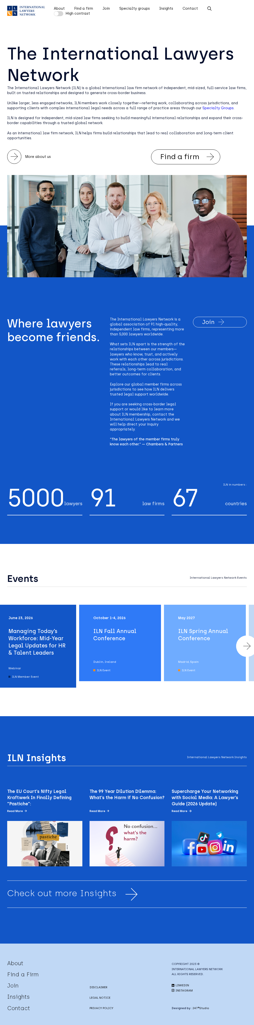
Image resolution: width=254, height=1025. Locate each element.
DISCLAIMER (98, 987)
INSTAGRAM (184, 990)
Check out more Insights (62, 893)
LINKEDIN (182, 985)
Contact (190, 8)
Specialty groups (134, 8)
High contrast (77, 13)
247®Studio (200, 1008)
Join (106, 8)
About (59, 8)
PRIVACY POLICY (101, 1008)
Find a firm (83, 8)
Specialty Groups (218, 108)
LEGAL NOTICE (100, 997)
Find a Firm (23, 974)
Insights (166, 8)
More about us (38, 156)
